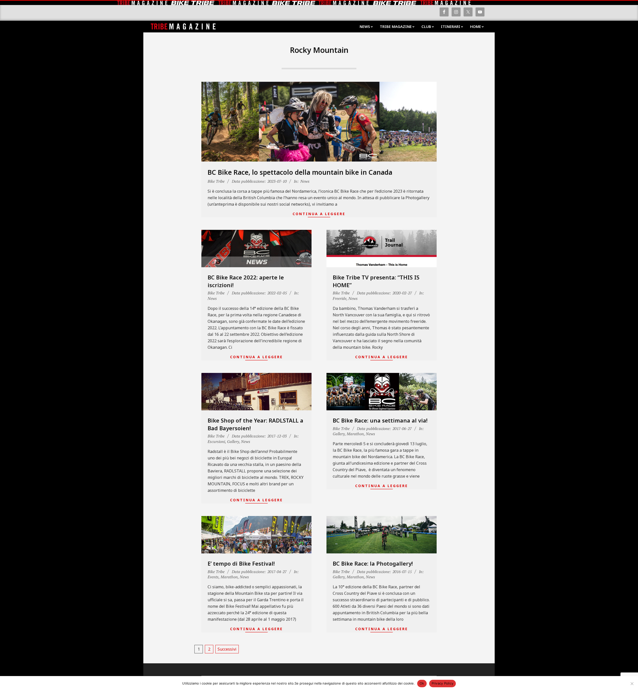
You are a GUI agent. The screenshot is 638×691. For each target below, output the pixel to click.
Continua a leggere (319, 213)
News (305, 181)
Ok (422, 683)
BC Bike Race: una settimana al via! (380, 420)
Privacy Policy (443, 683)
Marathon (355, 433)
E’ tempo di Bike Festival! (241, 563)
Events (213, 577)
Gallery (233, 441)
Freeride (339, 298)
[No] (631, 683)
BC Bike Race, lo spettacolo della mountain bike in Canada (300, 172)
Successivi (227, 649)
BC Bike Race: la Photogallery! (373, 563)
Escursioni (216, 441)
